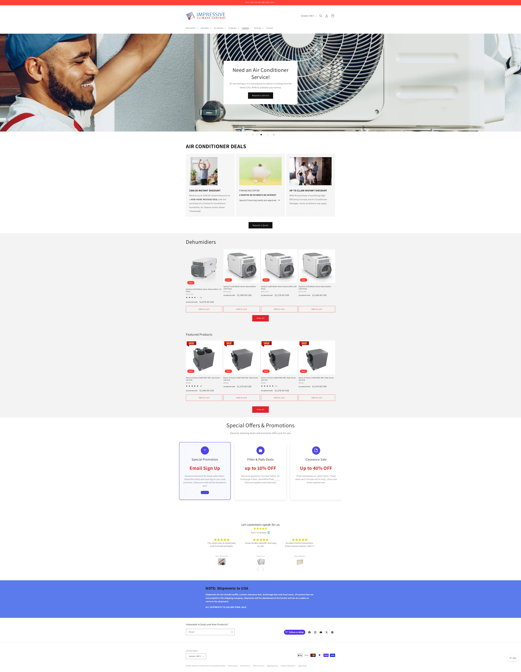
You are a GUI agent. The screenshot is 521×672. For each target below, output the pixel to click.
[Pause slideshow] (275, 135)
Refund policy (245, 666)
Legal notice (302, 666)
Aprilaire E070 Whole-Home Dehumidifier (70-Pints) (204, 290)
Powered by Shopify (218, 666)
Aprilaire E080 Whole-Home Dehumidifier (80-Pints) (279, 287)
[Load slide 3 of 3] (261, 135)
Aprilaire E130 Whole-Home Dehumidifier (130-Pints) (315, 287)
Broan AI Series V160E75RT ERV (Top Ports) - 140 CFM (203, 379)
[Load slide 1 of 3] (253, 135)
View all (260, 318)
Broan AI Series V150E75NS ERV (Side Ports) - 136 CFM (241, 379)
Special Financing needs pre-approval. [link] (258, 200)
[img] (260, 529)
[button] (191, 28)
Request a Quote (260, 225)
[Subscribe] (232, 632)
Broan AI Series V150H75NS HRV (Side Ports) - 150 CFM (317, 379)
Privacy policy (233, 666)
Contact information (288, 666)
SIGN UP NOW (260, 99)
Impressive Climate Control (201, 666)
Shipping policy (272, 666)
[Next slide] (268, 135)
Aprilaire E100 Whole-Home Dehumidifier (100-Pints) (239, 287)
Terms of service (258, 666)
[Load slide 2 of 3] (257, 135)
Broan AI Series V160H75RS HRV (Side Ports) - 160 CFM (279, 379)
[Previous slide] (246, 135)
